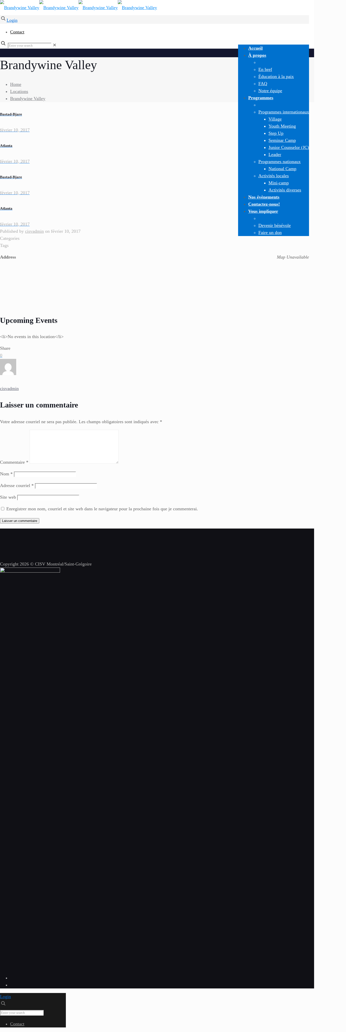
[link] (54, 45)
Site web (8, 497)
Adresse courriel (17, 485)
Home (15, 84)
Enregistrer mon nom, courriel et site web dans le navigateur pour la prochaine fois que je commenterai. (102, 508)
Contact (17, 31)
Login (12, 20)
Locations (19, 91)
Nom (6, 473)
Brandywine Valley (27, 98)
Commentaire (14, 462)
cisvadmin (34, 231)
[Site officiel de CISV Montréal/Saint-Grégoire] (78, 7)
